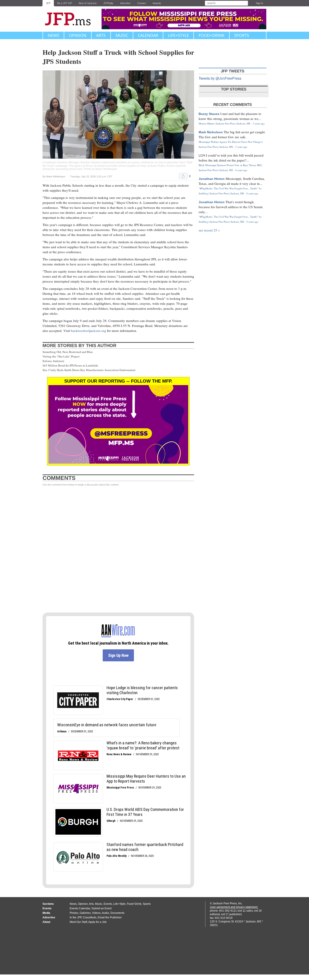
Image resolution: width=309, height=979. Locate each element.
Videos (96, 913)
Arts (101, 35)
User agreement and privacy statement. (234, 907)
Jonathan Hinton (212, 179)
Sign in (259, 3)
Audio (105, 913)
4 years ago (241, 170)
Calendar (148, 35)
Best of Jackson (88, 3)
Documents (117, 913)
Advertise (125, 3)
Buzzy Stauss (209, 114)
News (53, 35)
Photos (74, 913)
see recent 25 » (209, 230)
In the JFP (75, 917)
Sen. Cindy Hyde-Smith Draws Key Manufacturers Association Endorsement (89, 370)
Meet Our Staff (78, 922)
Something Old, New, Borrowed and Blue (68, 352)
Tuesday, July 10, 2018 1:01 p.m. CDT (91, 176)
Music (122, 35)
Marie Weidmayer (55, 176)
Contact (141, 3)
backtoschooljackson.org (88, 330)
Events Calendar (80, 908)
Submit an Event (101, 908)
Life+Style (178, 35)
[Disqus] (118, 549)
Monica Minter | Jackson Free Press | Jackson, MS (224, 123)
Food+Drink (211, 35)
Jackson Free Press (71, 19)
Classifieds (89, 917)
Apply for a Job (97, 922)
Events (108, 903)
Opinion (77, 35)
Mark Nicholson (211, 132)
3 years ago (259, 123)
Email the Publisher (110, 917)
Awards (157, 3)
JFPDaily (108, 3)
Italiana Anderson (53, 361)
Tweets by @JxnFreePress (220, 78)
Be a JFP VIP (64, 3)
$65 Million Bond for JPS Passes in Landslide (70, 365)
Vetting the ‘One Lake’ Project (61, 356)
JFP (48, 3)
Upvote (183, 176)
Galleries (85, 913)
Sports (241, 35)
